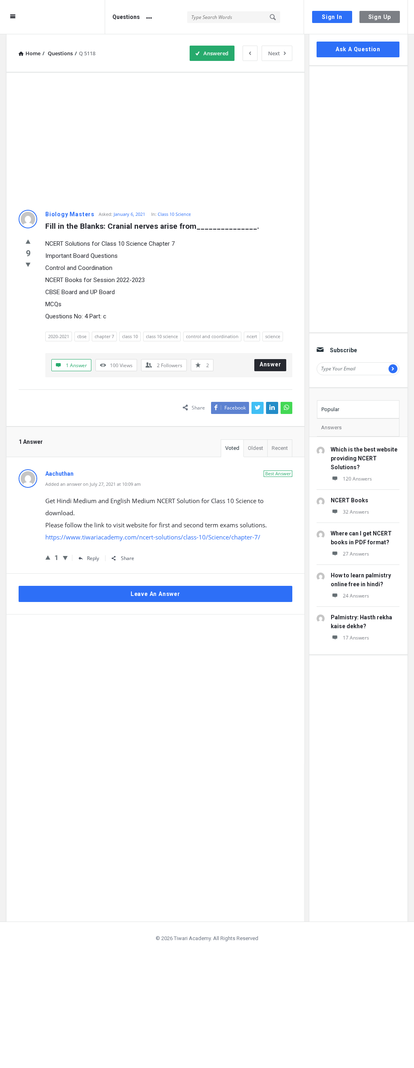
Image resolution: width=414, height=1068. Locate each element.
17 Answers (356, 637)
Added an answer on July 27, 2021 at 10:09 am (93, 484)
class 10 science (162, 336)
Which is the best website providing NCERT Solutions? (364, 458)
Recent (280, 448)
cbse (82, 336)
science (272, 336)
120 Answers (357, 478)
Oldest (255, 448)
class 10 (130, 336)
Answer (270, 364)
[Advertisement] (155, 141)
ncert (252, 336)
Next (274, 53)
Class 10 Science (174, 214)
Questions (126, 17)
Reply (93, 558)
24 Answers (356, 595)
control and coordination (212, 336)
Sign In (332, 17)
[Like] (28, 241)
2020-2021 (58, 336)
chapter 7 (104, 336)
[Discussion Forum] (66, 17)
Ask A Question (358, 49)
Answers (331, 427)
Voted (232, 448)
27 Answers (356, 553)
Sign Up (379, 17)
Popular (330, 409)
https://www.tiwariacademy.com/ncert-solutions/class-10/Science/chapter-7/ (152, 537)
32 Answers (356, 511)
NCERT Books (349, 500)
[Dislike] (28, 264)
